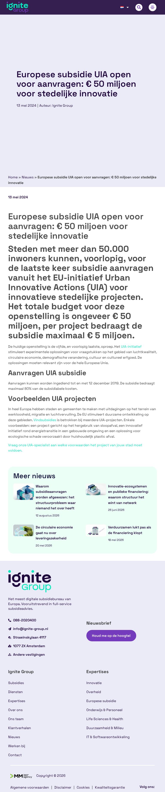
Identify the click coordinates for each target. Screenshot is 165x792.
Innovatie (94, 683)
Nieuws (28, 177)
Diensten (15, 692)
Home (13, 177)
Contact (15, 755)
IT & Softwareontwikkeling (108, 737)
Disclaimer (62, 787)
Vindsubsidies (45, 420)
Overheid (93, 692)
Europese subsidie (101, 701)
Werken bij (16, 746)
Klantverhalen (19, 728)
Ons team (16, 719)
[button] (138, 7)
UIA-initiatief (131, 346)
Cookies (83, 787)
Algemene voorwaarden (29, 787)
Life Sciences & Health (104, 719)
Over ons (15, 710)
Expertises (16, 701)
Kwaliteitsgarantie (110, 787)
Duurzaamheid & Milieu (105, 728)
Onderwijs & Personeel (104, 710)
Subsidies (16, 683)
